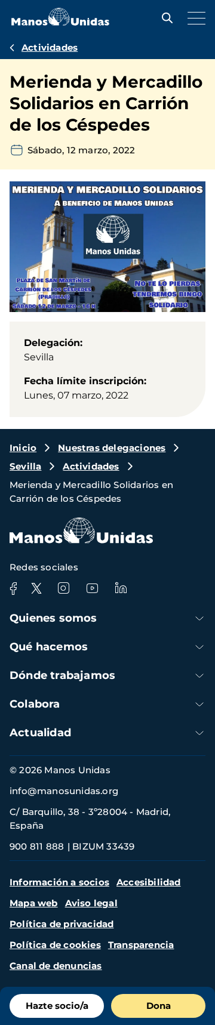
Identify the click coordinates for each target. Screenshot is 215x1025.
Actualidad (40, 732)
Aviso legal (91, 903)
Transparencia (141, 944)
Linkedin (120, 588)
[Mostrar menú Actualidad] (199, 733)
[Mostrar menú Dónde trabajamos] (199, 676)
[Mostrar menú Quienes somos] (199, 618)
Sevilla (25, 466)
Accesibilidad (148, 882)
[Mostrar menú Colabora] (199, 704)
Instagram (63, 588)
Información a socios (59, 882)
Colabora (35, 704)
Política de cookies (55, 944)
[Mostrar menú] (193, 18)
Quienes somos (53, 618)
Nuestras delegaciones (111, 447)
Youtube (92, 588)
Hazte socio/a (57, 1005)
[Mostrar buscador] (164, 18)
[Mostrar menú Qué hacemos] (199, 647)
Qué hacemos (49, 646)
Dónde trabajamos (62, 675)
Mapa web (34, 903)
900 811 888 (37, 846)
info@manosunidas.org (64, 790)
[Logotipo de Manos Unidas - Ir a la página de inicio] (60, 22)
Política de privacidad (61, 924)
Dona (158, 1005)
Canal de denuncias (56, 965)
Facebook (13, 588)
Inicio (23, 447)
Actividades (50, 47)
